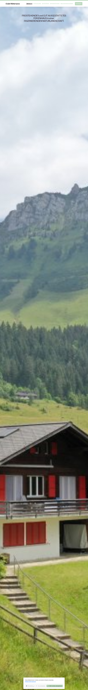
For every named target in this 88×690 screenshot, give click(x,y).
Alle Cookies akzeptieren (55, 686)
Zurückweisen (41, 686)
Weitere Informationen (30, 681)
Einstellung (31, 686)
